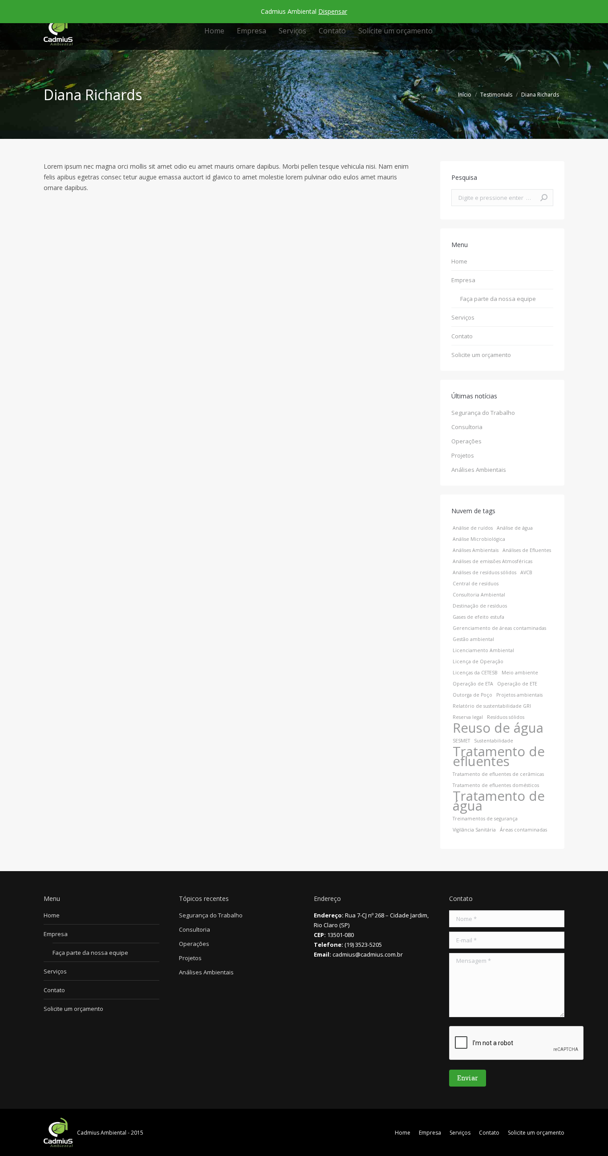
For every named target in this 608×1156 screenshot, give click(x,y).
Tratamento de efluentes (499, 756)
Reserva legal (468, 717)
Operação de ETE (517, 684)
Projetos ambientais (519, 695)
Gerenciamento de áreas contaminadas (499, 628)
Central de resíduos (476, 583)
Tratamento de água (499, 801)
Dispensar (332, 11)
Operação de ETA (473, 684)
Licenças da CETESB (475, 672)
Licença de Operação (478, 661)
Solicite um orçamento (481, 355)
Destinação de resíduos (480, 606)
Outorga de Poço (472, 695)
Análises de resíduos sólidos (484, 572)
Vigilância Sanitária (474, 830)
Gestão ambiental (473, 639)
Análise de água (515, 528)
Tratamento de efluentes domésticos (496, 785)
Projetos (462, 455)
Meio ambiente (520, 672)
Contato (462, 336)
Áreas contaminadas (523, 830)
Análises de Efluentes (527, 550)
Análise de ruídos (473, 528)
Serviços (462, 317)
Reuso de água (498, 728)
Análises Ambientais (478, 470)
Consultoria (466, 427)
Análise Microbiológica (479, 539)
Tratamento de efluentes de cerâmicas (498, 774)
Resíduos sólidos (505, 717)
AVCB (526, 572)
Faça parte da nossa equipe (498, 299)
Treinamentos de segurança (485, 818)
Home (459, 261)
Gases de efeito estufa (478, 617)
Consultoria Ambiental (479, 595)
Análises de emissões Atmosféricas (492, 561)
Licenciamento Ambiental (483, 650)
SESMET (461, 741)
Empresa (463, 280)
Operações (466, 441)
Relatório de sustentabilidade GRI (492, 706)
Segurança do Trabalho (483, 413)
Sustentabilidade (493, 741)
